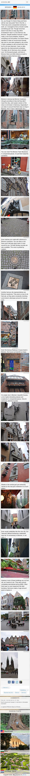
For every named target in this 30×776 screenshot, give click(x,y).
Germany (23, 692)
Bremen (17, 692)
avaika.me (5, 1)
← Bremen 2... (5, 687)
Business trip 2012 (8, 692)
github (24, 775)
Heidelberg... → (24, 690)
